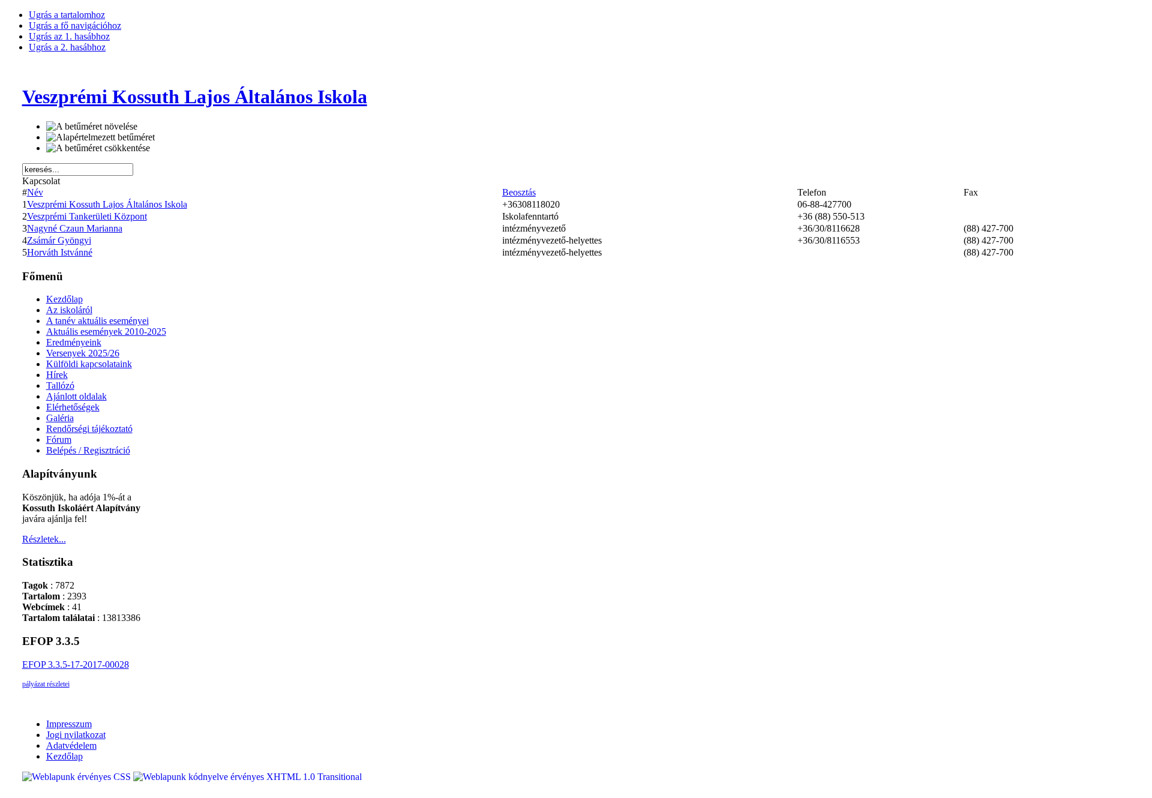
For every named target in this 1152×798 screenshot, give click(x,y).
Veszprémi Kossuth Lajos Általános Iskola (107, 204)
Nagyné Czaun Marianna (74, 228)
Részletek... (44, 539)
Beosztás (519, 192)
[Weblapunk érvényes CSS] (77, 777)
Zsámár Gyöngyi (59, 240)
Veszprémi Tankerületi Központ (87, 216)
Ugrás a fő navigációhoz (75, 25)
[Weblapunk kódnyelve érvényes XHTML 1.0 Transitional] (247, 777)
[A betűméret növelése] (91, 126)
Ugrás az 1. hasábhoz (69, 36)
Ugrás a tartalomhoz (67, 15)
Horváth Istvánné (59, 252)
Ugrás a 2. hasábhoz (67, 47)
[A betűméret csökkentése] (98, 148)
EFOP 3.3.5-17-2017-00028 (75, 664)
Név (35, 192)
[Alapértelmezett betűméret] (100, 137)
